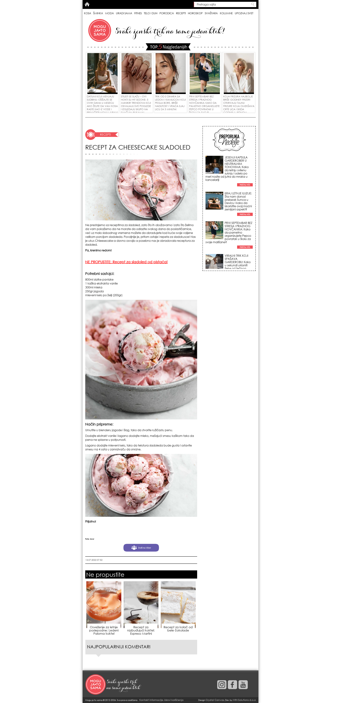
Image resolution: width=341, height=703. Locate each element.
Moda (109, 13)
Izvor (92, 539)
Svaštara (211, 13)
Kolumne (226, 13)
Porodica (166, 13)
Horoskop (195, 13)
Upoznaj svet (244, 13)
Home (87, 4)
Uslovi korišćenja (173, 699)
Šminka (98, 13)
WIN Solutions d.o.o (244, 699)
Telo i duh (150, 13)
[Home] (113, 684)
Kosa (87, 13)
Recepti (181, 13)
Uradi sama (124, 13)
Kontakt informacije (151, 699)
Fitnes (138, 13)
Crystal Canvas (215, 699)
